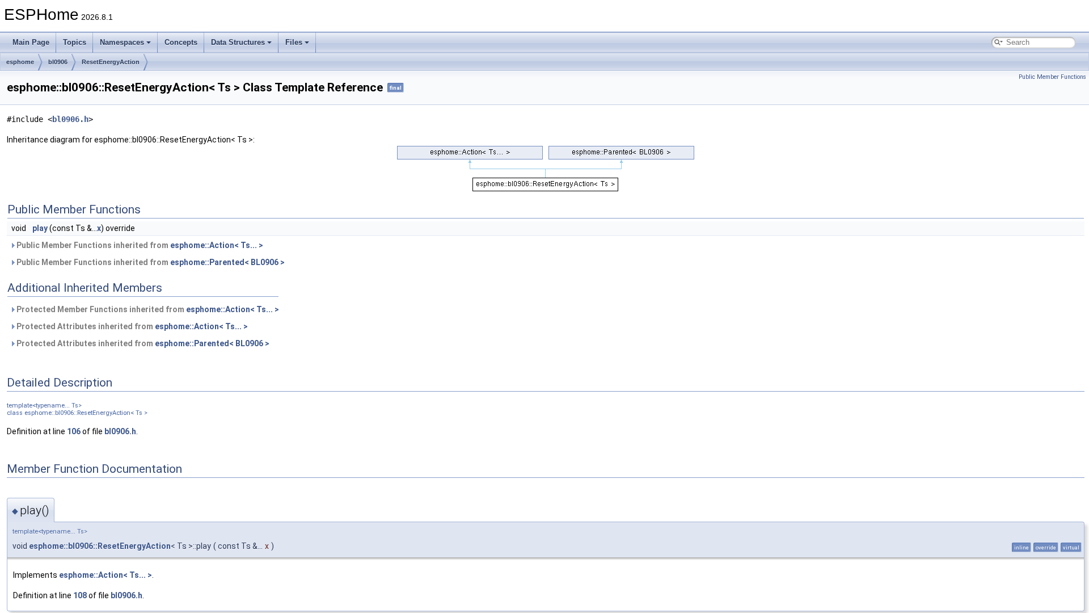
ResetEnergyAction (111, 61)
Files (293, 42)
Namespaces (122, 42)
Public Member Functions (1052, 77)
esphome (20, 61)
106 (74, 431)
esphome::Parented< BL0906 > (227, 262)
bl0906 (57, 61)
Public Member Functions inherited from (139, 245)
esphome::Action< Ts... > (216, 245)
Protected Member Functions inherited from (147, 309)
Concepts (180, 42)
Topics (74, 42)
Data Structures (238, 42)
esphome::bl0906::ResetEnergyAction (100, 546)
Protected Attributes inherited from (131, 326)
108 (80, 595)
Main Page (30, 42)
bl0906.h (70, 119)
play (40, 228)
